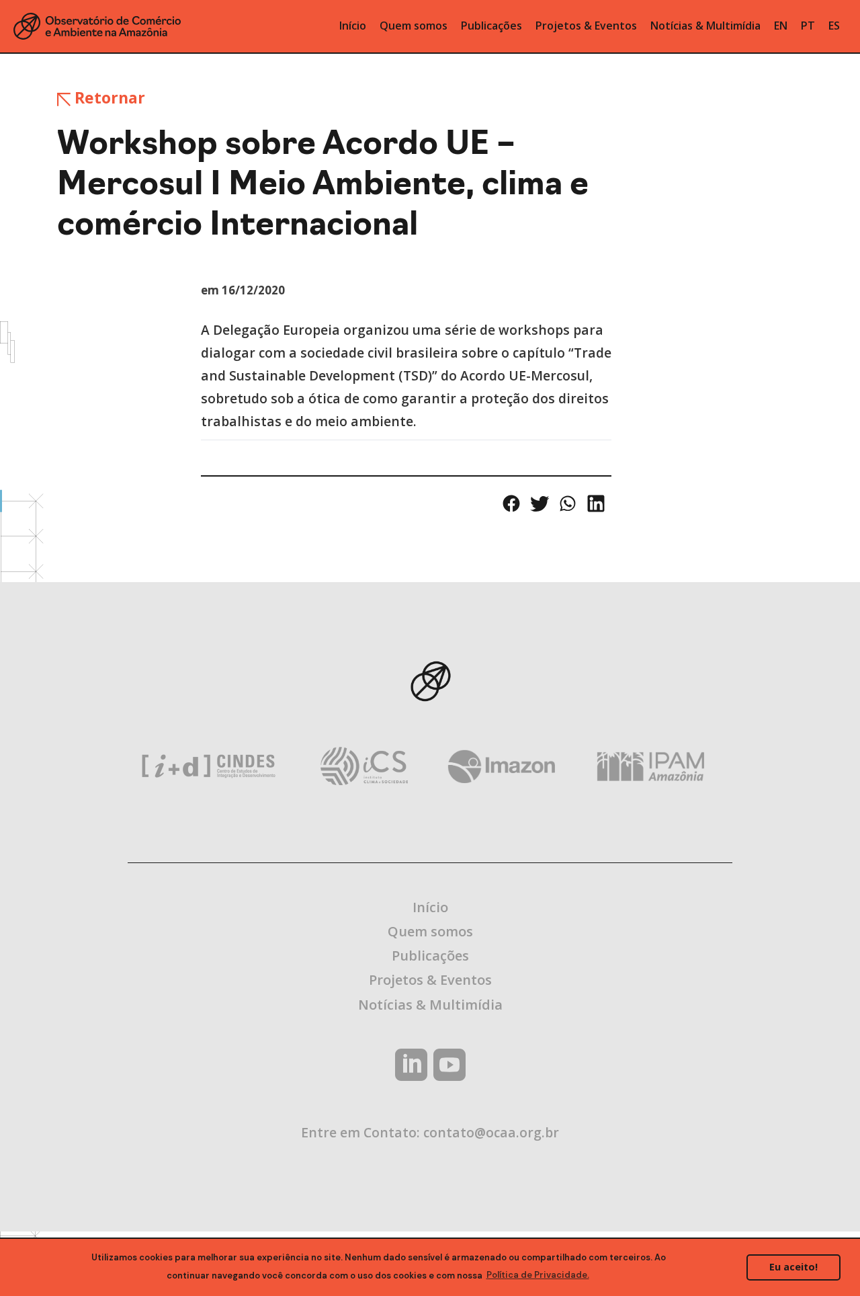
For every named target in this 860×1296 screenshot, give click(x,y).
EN (780, 25)
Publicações (430, 955)
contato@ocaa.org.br (491, 1132)
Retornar (108, 97)
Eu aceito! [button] (793, 1266)
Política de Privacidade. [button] (537, 1275)
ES (834, 25)
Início (430, 907)
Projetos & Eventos (430, 980)
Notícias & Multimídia (430, 1005)
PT (808, 25)
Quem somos (430, 931)
